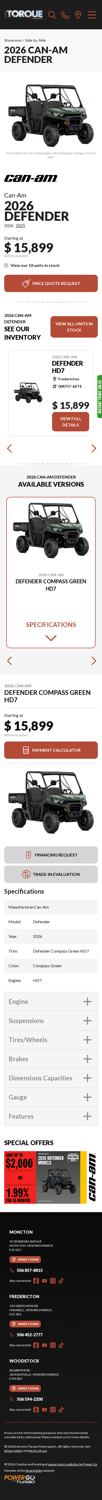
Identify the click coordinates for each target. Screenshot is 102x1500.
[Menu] (92, 14)
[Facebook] (36, 1281)
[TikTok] (61, 1281)
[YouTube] (44, 1281)
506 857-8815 (30, 1270)
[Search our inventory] (52, 14)
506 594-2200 (30, 1399)
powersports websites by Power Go (72, 1464)
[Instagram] (53, 1281)
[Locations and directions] (78, 14)
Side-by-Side (35, 40)
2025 (20, 225)
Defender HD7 (67, 367)
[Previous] (9, 448)
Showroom (13, 40)
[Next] (92, 448)
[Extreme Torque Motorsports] (23, 14)
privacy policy (13, 1451)
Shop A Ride (34, 1470)
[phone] (65, 14)
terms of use (38, 1451)
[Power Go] (51, 1479)
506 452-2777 (30, 1334)
